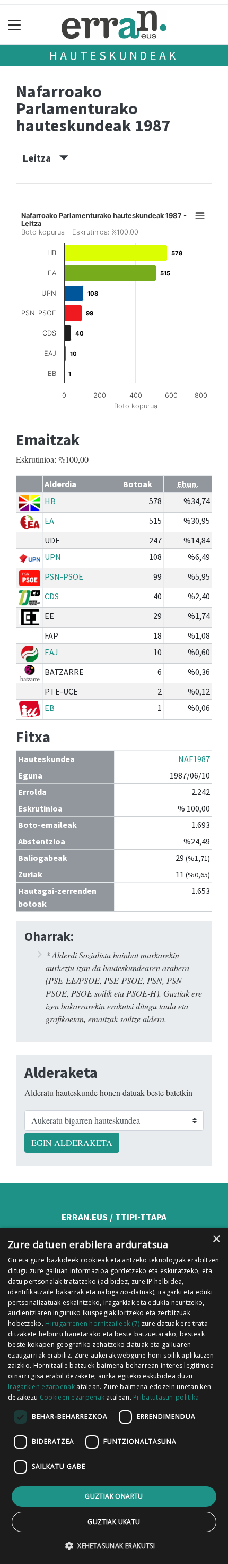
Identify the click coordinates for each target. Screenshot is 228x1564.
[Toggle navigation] (14, 24)
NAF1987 (194, 759)
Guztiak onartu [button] (114, 1496)
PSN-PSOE (64, 576)
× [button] (216, 1239)
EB (50, 707)
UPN (53, 556)
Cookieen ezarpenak (72, 1397)
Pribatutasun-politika (166, 1397)
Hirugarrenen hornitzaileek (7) (92, 1323)
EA (49, 520)
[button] (114, 1545)
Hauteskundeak (113, 55)
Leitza (41, 158)
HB (50, 501)
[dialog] (114, 1396)
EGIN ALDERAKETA (71, 1142)
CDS (52, 596)
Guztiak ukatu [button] (113, 1521)
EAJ (51, 652)
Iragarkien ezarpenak (41, 1386)
